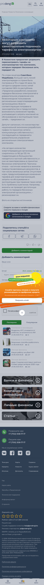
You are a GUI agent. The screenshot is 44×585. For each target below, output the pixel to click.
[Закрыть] (22, 313)
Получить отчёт (22, 300)
